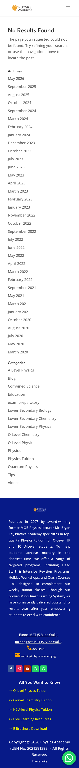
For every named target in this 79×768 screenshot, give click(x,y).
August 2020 (18, 327)
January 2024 (19, 134)
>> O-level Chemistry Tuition (30, 700)
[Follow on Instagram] (19, 668)
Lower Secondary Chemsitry (32, 418)
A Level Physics (21, 370)
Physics (14, 450)
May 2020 (16, 343)
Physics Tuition (21, 458)
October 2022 (19, 223)
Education (16, 394)
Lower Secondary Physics (29, 426)
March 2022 (18, 271)
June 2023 (16, 167)
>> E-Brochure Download (28, 728)
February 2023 (20, 199)
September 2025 (22, 86)
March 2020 (18, 352)
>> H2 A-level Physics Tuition (30, 709)
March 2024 (18, 118)
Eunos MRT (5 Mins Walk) (38, 635)
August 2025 (18, 94)
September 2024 (22, 110)
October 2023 (19, 150)
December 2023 (21, 142)
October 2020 (19, 319)
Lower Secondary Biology (29, 410)
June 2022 (16, 247)
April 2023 (16, 183)
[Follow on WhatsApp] (35, 668)
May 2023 (16, 175)
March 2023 (18, 191)
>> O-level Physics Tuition (28, 690)
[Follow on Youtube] (27, 668)
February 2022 (20, 279)
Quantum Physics (23, 466)
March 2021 (18, 303)
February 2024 (20, 126)
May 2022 (16, 255)
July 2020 (15, 335)
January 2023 (19, 207)
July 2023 (15, 158)
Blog (12, 378)
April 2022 (16, 263)
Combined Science (24, 386)
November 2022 (21, 215)
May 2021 (16, 295)
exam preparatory (23, 402)
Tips (11, 474)
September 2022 (22, 231)
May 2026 (16, 78)
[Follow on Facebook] (11, 668)
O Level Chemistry (23, 434)
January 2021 (19, 311)
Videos (13, 482)
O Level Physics (21, 442)
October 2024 (19, 102)
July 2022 (15, 239)
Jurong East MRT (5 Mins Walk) (38, 642)
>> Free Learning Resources (30, 719)
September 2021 (22, 287)
